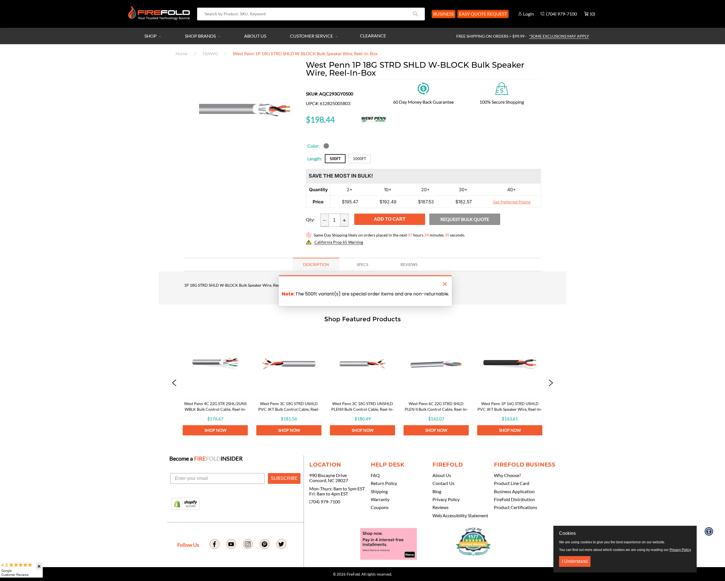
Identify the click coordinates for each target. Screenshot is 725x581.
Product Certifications (515, 507)
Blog (436, 491)
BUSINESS (443, 13)
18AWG (210, 53)
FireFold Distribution (514, 499)
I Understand (575, 561)
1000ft (359, 158)
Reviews (440, 507)
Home (181, 53)
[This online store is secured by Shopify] (185, 504)
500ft (335, 158)
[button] (174, 383)
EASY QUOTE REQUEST (483, 13)
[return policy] (423, 88)
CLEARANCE (373, 35)
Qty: (310, 219)
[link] (215, 383)
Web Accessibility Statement (460, 515)
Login (528, 13)
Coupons (380, 507)
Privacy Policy (446, 499)
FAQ (375, 475)
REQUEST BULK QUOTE (464, 219)
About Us (255, 36)
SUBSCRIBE (284, 478)
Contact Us (443, 483)
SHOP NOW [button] (215, 430)
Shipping (379, 491)
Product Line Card (511, 483)
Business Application (514, 491)
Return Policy (384, 483)
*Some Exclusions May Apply (559, 36)
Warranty (380, 499)
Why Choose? (507, 475)
